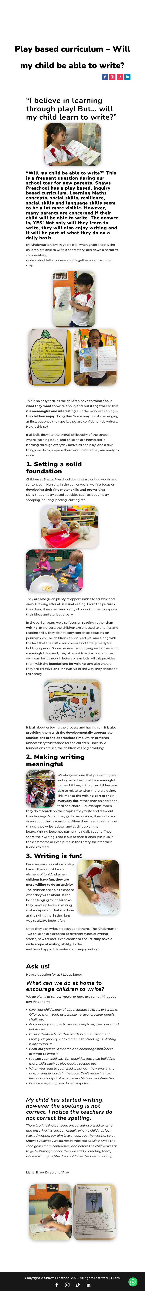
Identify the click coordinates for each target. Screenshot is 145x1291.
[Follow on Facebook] (105, 77)
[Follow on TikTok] (120, 77)
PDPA (115, 1278)
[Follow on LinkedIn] (127, 77)
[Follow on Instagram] (112, 77)
